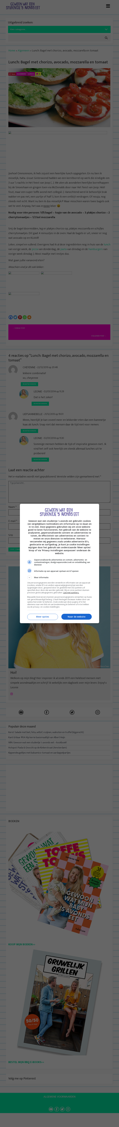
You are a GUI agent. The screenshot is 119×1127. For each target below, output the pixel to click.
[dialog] (59, 563)
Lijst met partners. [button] (71, 592)
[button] (59, 577)
